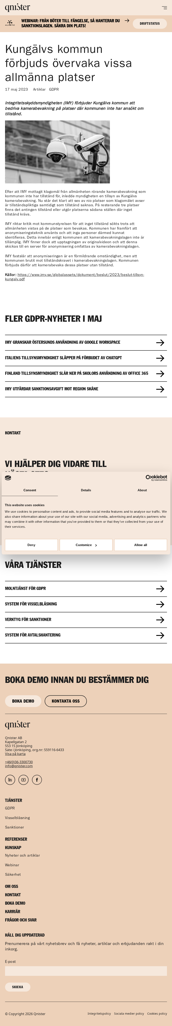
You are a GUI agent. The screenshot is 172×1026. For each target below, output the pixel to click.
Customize (84, 545)
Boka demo (23, 701)
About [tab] (142, 490)
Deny (31, 545)
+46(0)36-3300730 (19, 762)
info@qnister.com (19, 766)
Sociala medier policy (129, 1014)
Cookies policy (157, 1014)
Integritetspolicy (99, 1014)
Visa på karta (15, 754)
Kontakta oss (66, 701)
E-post (10, 962)
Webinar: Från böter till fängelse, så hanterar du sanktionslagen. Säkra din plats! (70, 23)
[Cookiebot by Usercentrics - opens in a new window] (148, 478)
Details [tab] (86, 490)
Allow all (140, 545)
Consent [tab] (29, 490)
